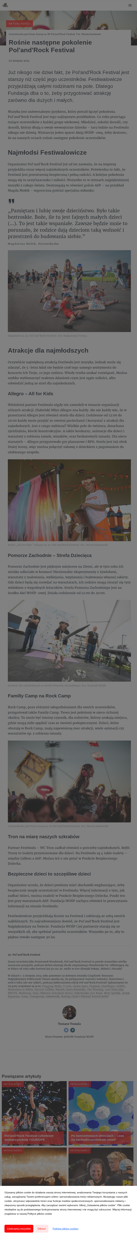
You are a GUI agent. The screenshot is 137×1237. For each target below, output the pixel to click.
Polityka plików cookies (65, 1228)
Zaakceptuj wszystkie (19, 1228)
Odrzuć (42, 1228)
